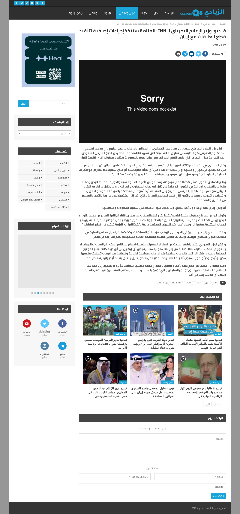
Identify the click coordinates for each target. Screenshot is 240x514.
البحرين (198, 283)
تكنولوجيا (108, 13)
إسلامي (63, 199)
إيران (207, 283)
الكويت (144, 13)
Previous (18, 262)
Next (70, 262)
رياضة (64, 185)
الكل (156, 13)
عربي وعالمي (127, 13)
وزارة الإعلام (176, 283)
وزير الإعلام (163, 283)
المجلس (36, 163)
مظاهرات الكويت (59, 207)
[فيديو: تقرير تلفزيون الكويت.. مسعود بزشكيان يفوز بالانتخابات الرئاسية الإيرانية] (105, 320)
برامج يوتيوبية (33, 185)
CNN (215, 283)
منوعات (63, 192)
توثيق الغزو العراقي (30, 199)
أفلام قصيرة (34, 192)
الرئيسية (169, 13)
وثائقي (93, 13)
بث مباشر (36, 170)
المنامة (188, 283)
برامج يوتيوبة (75, 13)
